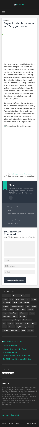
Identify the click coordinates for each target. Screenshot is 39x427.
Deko (22, 299)
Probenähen (6, 316)
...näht (9, 210)
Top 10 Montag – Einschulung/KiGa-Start (17, 359)
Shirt (4, 323)
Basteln (5, 299)
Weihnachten (15, 330)
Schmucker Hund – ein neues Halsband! (16, 356)
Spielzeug (19, 323)
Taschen (11, 327)
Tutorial (30, 327)
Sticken (27, 323)
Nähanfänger (13, 313)
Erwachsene (6, 302)
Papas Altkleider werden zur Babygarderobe (19, 24)
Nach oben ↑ (32, 423)
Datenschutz (15, 415)
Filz (21, 302)
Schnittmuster (21, 213)
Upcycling (30, 213)
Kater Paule (13, 423)
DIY (28, 299)
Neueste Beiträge (14, 341)
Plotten (32, 313)
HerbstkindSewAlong (17, 306)
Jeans (4, 309)
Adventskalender (18, 296)
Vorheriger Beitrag (13, 220)
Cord (17, 299)
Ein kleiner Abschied (10, 346)
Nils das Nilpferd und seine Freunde (15, 349)
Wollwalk (30, 330)
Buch (11, 299)
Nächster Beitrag (13, 223)
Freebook (5, 306)
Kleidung (30, 309)
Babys (9, 213)
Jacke (34, 306)
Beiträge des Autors (11, 198)
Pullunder (22, 316)
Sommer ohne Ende (10, 352)
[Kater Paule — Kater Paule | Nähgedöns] (19, 5)
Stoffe (33, 323)
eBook (34, 299)
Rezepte (17, 320)
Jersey (11, 309)
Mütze (4, 313)
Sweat (4, 327)
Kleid (23, 309)
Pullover (15, 316)
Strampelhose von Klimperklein (22, 174)
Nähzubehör (23, 313)
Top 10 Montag (21, 327)
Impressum (5, 415)
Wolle (23, 330)
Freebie (26, 302)
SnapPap (10, 323)
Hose (27, 306)
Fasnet (15, 302)
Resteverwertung (8, 320)
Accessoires (6, 296)
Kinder (14, 213)
